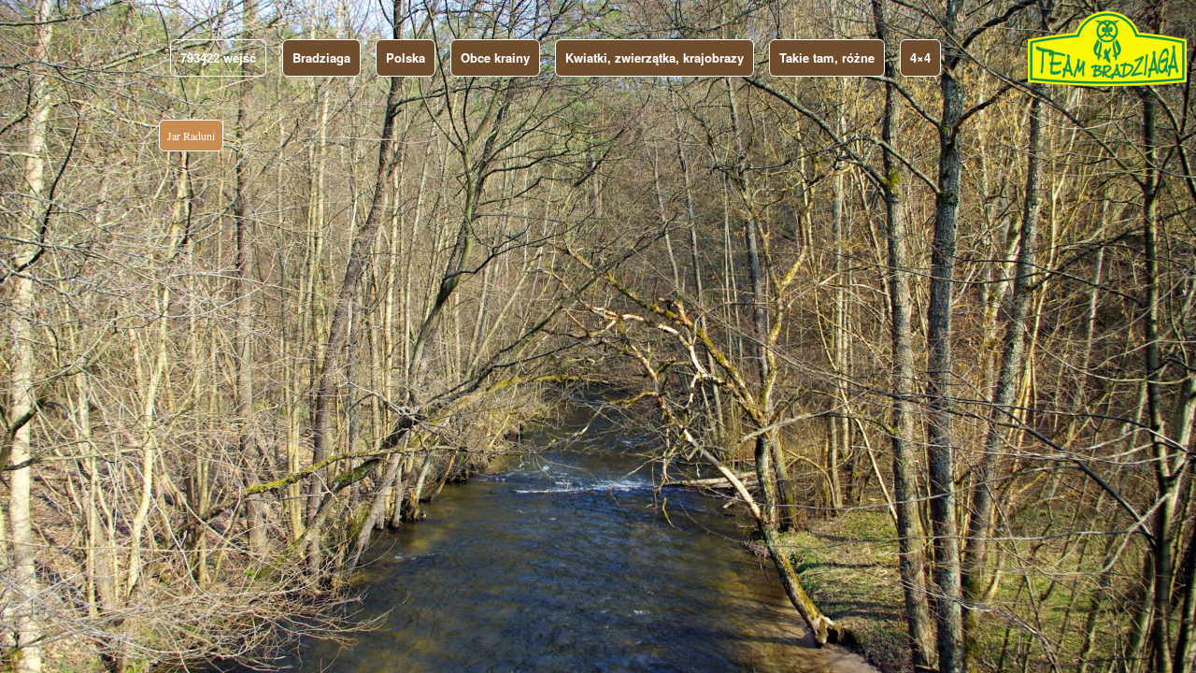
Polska (405, 57)
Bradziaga (321, 57)
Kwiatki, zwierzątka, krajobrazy (654, 57)
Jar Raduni (191, 135)
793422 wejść (218, 57)
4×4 (920, 57)
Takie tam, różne (827, 57)
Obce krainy (495, 57)
